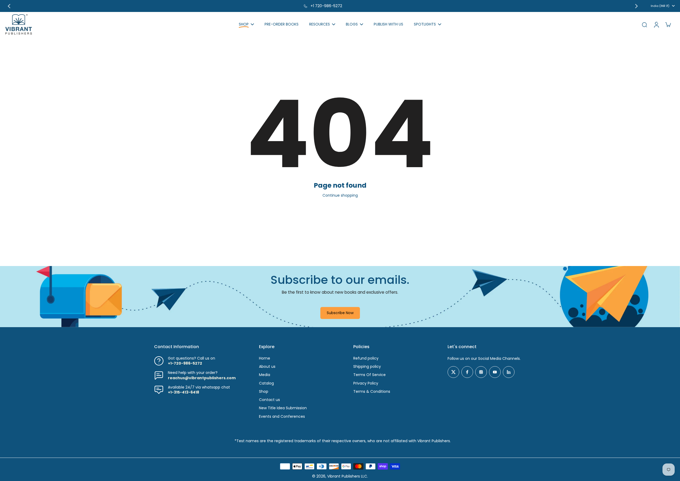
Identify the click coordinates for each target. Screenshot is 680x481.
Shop (263, 391)
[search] (644, 24)
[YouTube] (495, 372)
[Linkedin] (509, 372)
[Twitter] (453, 372)
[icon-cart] (668, 24)
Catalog (266, 383)
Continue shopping (340, 195)
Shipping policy (367, 366)
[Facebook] (467, 372)
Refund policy (366, 358)
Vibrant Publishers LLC (347, 476)
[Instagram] (481, 372)
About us (267, 366)
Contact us (269, 399)
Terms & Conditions (371, 391)
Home (264, 358)
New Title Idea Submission (283, 408)
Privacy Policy (365, 383)
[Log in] (656, 24)
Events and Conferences (282, 416)
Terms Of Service (369, 374)
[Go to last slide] (9, 6)
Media (264, 374)
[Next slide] (636, 6)
